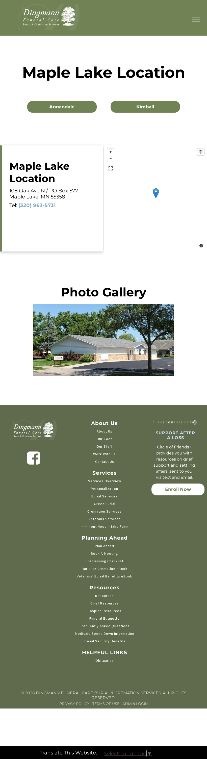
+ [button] (110, 151)
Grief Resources (104, 603)
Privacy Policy (74, 703)
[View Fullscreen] (110, 168)
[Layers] (200, 151)
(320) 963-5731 (37, 205)
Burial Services (104, 496)
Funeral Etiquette (104, 618)
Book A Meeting (104, 553)
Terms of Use (105, 703)
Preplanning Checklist (104, 561)
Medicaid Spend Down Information (104, 633)
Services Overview (104, 481)
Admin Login (135, 703)
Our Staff (104, 446)
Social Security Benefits (105, 641)
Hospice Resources (104, 611)
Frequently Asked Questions (105, 626)
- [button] (110, 158)
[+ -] (155, 198)
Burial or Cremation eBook (104, 568)
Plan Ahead (104, 546)
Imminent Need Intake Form (104, 526)
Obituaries (104, 660)
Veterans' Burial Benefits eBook (104, 576)
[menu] (195, 19)
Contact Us (104, 461)
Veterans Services (105, 519)
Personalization (104, 488)
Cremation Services (104, 511)
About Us (104, 431)
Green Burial (104, 503)
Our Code (104, 439)
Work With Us (104, 454)
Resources (104, 595)
